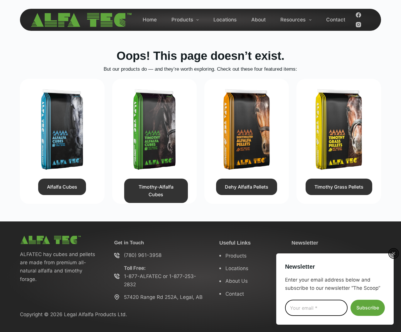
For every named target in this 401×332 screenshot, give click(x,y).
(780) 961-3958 (142, 255)
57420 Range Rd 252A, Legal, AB (163, 297)
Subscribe (367, 308)
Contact (335, 20)
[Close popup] (394, 253)
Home (150, 20)
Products (182, 20)
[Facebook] (358, 15)
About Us (236, 281)
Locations (225, 20)
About (258, 20)
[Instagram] (358, 24)
